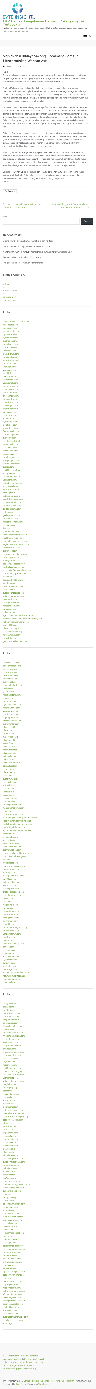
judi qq (6, 284)
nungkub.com (9, 953)
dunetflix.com (9, 924)
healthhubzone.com (12, 695)
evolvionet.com (10, 341)
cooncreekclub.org (11, 1016)
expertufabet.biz (10, 733)
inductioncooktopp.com (13, 596)
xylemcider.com (10, 960)
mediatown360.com (12, 1281)
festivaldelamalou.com (13, 1032)
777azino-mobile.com (12, 843)
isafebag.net (8, 1104)
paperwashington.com (13, 580)
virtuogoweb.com (10, 711)
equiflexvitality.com (11, 547)
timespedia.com (10, 1142)
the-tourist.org (9, 1097)
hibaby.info (7, 577)
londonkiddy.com (10, 625)
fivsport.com (8, 908)
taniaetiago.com (10, 963)
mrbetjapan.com (10, 1168)
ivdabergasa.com (10, 859)
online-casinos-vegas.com (14, 1291)
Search (6, 216)
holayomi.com (9, 612)
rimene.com (8, 1229)
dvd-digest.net (9, 1236)
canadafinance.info (11, 1223)
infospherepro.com (11, 473)
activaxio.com (9, 454)
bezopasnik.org (9, 1197)
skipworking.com (10, 1133)
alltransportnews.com (12, 804)
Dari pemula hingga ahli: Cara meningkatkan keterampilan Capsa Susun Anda (70, 206)
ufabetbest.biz (9, 772)
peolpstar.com (9, 1049)
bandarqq (34, 1356)
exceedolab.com (10, 451)
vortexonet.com (10, 347)
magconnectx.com (11, 606)
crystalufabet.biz (10, 788)
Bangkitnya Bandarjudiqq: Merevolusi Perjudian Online (26, 246)
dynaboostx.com (10, 421)
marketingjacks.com (12, 1297)
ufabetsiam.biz (9, 740)
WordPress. (43, 1384)
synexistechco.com (11, 360)
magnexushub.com (11, 708)
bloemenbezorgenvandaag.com (17, 1184)
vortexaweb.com (10, 383)
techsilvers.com (10, 901)
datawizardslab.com (11, 463)
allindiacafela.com (10, 1268)
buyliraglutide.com (11, 717)
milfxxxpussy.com (11, 930)
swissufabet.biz (9, 743)
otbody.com (8, 1123)
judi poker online (10, 290)
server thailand (26, 1362)
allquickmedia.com (11, 1155)
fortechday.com (10, 638)
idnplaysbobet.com (11, 560)
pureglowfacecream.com (14, 1162)
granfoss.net (8, 1265)
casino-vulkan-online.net (13, 1275)
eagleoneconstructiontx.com (16, 544)
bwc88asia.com (9, 879)
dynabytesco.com (11, 457)
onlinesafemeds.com (12, 721)
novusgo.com (9, 493)
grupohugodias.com (12, 895)
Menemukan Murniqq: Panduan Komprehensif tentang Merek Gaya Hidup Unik (37, 252)
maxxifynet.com (10, 350)
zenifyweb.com (9, 525)
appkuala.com (9, 1175)
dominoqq (7, 1359)
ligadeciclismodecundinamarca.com (18, 615)
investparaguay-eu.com (13, 876)
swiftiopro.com (9, 438)
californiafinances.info (12, 1220)
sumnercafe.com (10, 921)
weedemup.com (10, 583)
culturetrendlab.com (12, 502)
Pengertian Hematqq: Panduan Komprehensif (23, 263)
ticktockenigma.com (12, 509)
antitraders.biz (9, 834)
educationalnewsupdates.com (16, 321)
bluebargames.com (11, 1029)
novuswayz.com (10, 415)
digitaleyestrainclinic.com (14, 1284)
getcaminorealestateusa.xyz (15, 641)
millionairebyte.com (11, 635)
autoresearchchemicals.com (15, 1317)
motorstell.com (10, 1065)
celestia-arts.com (10, 1023)
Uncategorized (9, 191)
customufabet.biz (10, 779)
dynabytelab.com (10, 338)
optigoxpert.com (10, 412)
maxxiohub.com (10, 376)
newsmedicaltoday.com (13, 599)
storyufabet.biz (9, 782)
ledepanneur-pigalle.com (13, 1233)
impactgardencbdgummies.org (16, 972)
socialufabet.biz (9, 766)
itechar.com (8, 688)
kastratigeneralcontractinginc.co (17, 821)
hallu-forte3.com (10, 1255)
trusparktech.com (11, 396)
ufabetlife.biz (8, 759)
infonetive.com (9, 1210)
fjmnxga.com (8, 1200)
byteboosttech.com (12, 704)
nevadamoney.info (11, 1226)
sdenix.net (7, 1091)
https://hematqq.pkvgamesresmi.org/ (19, 1368)
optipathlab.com (10, 334)
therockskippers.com (12, 1262)
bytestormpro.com (11, 496)
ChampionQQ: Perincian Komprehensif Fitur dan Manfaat (28, 241)
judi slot (11, 1356)
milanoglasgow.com (11, 1252)
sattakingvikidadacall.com (14, 564)
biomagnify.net (9, 982)
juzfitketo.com (9, 966)
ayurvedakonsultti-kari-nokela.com (18, 830)
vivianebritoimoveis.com (13, 1081)
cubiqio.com (8, 467)
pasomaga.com (10, 969)
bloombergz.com (10, 1107)
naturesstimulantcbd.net (14, 976)
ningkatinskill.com (10, 905)
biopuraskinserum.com (13, 1217)
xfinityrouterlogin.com (12, 1294)
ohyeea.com (8, 947)
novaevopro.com (10, 392)
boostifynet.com (10, 402)
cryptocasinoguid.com (13, 814)
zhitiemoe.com (9, 950)
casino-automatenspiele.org (15, 1116)
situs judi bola (22, 1356)
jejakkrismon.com (10, 1145)
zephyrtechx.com (10, 409)
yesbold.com (8, 691)
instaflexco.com (10, 425)
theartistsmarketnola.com (14, 1239)
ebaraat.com (8, 698)
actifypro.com (9, 418)
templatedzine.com (11, 911)
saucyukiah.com (10, 1003)
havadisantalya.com (11, 675)
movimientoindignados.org (15, 927)
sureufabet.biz (9, 775)
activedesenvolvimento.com (15, 554)
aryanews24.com (10, 837)
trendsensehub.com (12, 505)
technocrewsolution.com (14, 1074)
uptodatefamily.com (12, 934)
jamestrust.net (9, 1126)
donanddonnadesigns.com (15, 541)
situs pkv (41, 1359)
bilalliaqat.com (9, 589)
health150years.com (12, 1068)
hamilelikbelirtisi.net (11, 441)
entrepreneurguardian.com (14, 573)
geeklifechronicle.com (12, 470)
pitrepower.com (10, 1278)
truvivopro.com (9, 363)
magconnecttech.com (13, 522)
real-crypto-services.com (14, 866)
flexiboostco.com (10, 325)
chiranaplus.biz (9, 1242)
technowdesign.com (12, 850)
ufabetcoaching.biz (11, 628)
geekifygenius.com (11, 515)
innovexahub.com (11, 354)
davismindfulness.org (12, 631)
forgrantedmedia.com (12, 1045)
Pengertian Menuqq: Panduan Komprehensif (22, 257)
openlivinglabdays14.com (14, 827)
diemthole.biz (9, 1149)
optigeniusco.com (11, 386)
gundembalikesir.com (12, 685)
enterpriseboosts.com (13, 1110)
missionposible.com (12, 1288)
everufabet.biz (9, 795)
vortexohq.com (10, 480)
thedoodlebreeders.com (13, 892)
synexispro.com (10, 609)
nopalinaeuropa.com (12, 979)
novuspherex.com (11, 389)
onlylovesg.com (10, 551)
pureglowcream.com (12, 1181)
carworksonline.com (12, 1055)
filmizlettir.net (9, 1010)
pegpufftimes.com (11, 1020)
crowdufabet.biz (10, 798)
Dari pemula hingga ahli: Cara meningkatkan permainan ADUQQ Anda (22, 206)
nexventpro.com (10, 405)
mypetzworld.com (11, 869)
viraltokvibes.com (10, 1078)
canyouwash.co (10, 672)
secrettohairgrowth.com (13, 1187)
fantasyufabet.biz (10, 737)
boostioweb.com (10, 328)
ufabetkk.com (9, 1152)
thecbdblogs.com (10, 1313)
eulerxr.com (8, 512)
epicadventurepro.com (13, 483)
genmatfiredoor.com (12, 531)
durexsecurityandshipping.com (16, 853)
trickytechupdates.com (13, 1304)
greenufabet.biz (10, 750)
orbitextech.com (10, 518)
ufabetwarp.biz (9, 727)
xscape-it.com (9, 840)
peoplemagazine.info (12, 666)
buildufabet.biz (9, 801)
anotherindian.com (11, 956)
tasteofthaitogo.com (12, 1191)
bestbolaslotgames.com (13, 567)
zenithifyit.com (9, 373)
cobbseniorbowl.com (12, 846)
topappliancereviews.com (14, 1301)
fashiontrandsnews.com (13, 808)
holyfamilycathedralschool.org (16, 622)
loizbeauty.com (9, 1136)
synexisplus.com (10, 344)
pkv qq (29, 1365)
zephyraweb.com (10, 380)
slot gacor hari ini (17, 1365)
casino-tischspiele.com (13, 1120)
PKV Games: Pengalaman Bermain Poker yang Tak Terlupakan (44, 23)
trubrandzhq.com (10, 399)
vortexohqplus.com (11, 434)
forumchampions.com (12, 1026)
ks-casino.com (9, 885)
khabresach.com (10, 1310)
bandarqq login (9, 297)
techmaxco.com (10, 447)
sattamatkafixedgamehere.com (17, 570)
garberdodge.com (11, 1039)
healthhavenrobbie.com (13, 538)
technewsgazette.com (13, 1158)
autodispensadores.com (13, 593)
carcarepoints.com (11, 888)
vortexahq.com (9, 370)
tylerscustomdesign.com (14, 1052)
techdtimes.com (10, 679)
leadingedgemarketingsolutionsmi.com (20, 817)
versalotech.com (10, 444)
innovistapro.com (10, 428)
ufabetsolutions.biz (11, 763)
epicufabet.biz (9, 785)
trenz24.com (8, 1129)
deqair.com (8, 898)
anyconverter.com (11, 1139)
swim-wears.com (10, 1042)
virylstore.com (9, 1062)
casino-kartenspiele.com (13, 1113)
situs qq (6, 287)
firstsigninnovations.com (14, 1036)
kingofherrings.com (11, 1165)
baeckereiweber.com (12, 662)
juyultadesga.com (10, 863)
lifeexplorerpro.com (11, 489)
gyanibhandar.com (11, 724)
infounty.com (9, 872)
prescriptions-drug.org (12, 1071)
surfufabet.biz (9, 769)
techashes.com (10, 669)
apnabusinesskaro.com (13, 1320)
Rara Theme (21, 1384)
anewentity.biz (9, 1171)
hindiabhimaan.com (11, 1307)
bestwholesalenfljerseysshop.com (18, 824)
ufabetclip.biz (8, 730)
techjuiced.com (9, 701)
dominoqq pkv (9, 300)
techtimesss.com (10, 1058)
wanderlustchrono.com (13, 499)
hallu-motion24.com (12, 1259)
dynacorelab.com (10, 357)
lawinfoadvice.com (11, 914)
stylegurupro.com (11, 460)
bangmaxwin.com (10, 1207)
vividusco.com (9, 367)
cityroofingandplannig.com (14, 856)
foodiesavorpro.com (12, 476)
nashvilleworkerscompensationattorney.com (22, 619)
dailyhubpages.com (11, 557)
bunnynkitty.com (10, 1194)
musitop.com (9, 937)
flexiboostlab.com (11, 431)
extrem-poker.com (11, 882)
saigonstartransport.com (14, 1204)
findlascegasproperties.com (15, 535)
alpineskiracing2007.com (14, 1271)
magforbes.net (9, 1084)
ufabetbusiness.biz (11, 746)
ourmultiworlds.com (11, 1013)
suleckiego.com (10, 1323)
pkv (4, 294)
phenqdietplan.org (11, 918)
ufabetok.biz (8, 792)
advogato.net (9, 1100)
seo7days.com (9, 1178)
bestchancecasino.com (13, 586)
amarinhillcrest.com (11, 1094)
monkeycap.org (10, 1087)
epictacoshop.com (11, 1213)
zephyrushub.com (11, 331)
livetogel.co (8, 528)
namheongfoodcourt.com (14, 1249)
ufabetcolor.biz (9, 753)
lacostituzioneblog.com (13, 943)
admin (8, 66)
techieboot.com (10, 682)
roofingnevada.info (11, 602)
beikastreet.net (9, 1007)
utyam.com (8, 940)
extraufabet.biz (9, 756)
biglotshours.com (10, 714)
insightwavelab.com (11, 486)
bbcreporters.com (11, 811)
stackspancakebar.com (13, 1246)
